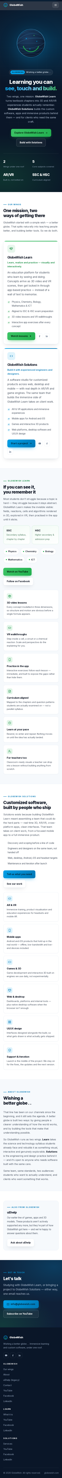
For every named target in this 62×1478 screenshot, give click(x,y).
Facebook (8, 1395)
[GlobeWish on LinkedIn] (19, 1355)
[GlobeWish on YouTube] (6, 1355)
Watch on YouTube (17, 571)
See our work (14, 883)
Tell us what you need (19, 874)
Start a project (19, 443)
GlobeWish (16, 4)
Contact (7, 1385)
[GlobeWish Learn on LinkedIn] (47, 336)
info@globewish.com (23, 1304)
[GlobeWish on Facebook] (12, 1355)
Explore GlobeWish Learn (29, 132)
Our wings (8, 1369)
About (6, 1374)
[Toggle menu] (55, 5)
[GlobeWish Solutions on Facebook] (47, 443)
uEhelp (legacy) (11, 1380)
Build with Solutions (31, 142)
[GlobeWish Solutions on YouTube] (40, 443)
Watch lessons (19, 336)
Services (7, 1443)
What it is (8, 1414)
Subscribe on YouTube (20, 1313)
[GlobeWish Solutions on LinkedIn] (10, 452)
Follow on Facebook (18, 581)
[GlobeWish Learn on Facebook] (39, 336)
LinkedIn (7, 1401)
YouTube (7, 1390)
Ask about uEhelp (21, 1242)
